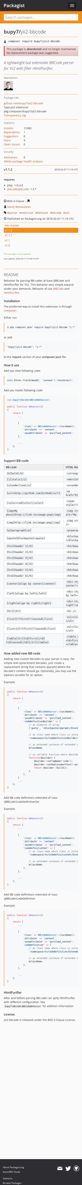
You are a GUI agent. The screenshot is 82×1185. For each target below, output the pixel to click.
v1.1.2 (8, 230)
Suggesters (11, 136)
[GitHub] (76, 1168)
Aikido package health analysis (23, 161)
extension (27, 213)
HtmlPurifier (11, 292)
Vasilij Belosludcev (19, 207)
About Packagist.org (13, 1167)
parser (13, 213)
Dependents (11, 132)
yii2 (67, 213)
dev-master (12, 225)
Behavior (42, 213)
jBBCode (58, 288)
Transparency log (15, 115)
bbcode (56, 213)
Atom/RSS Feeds (11, 1171)
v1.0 (7, 245)
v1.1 (7, 240)
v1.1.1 (8, 235)
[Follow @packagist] (68, 1168)
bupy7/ (12, 31)
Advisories (10, 157)
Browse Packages (12, 1183)
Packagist (14, 5)
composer (10, 310)
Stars (7, 140)
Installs (8, 128)
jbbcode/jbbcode (18, 189)
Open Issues (12, 144)
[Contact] (60, 1168)
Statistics (7, 1178)
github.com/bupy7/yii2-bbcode (23, 103)
